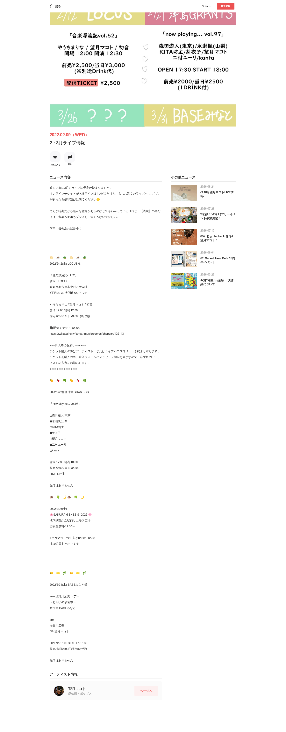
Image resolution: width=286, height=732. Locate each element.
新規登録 (225, 6)
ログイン (206, 6)
